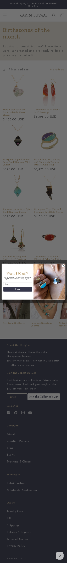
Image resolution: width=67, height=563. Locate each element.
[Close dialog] (63, 265)
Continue (17, 289)
